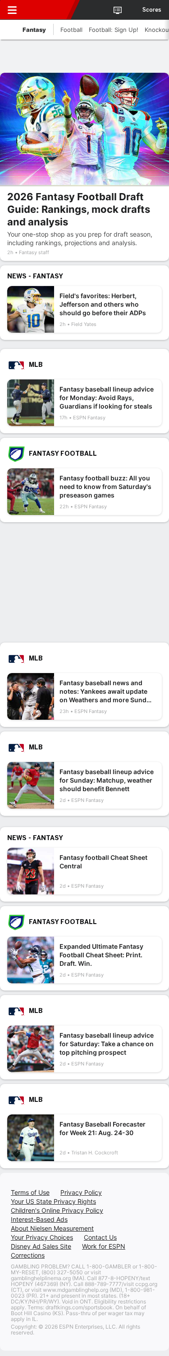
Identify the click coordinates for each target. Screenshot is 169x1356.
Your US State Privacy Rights (53, 1201)
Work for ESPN (103, 1246)
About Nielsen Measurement (52, 1228)
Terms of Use (30, 1192)
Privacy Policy (81, 1192)
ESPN (48, 10)
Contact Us (100, 1237)
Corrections (28, 1255)
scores (151, 10)
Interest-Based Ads (39, 1219)
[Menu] (12, 10)
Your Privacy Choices (42, 1237)
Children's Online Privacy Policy (57, 1210)
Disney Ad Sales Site (41, 1246)
